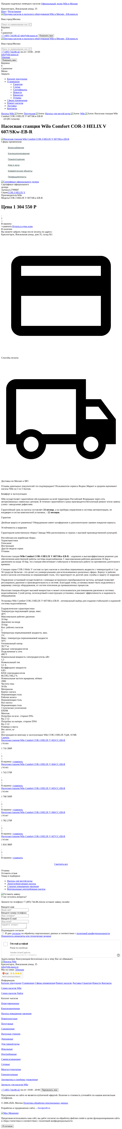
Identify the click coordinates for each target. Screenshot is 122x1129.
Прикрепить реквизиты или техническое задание (26, 936)
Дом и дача (13, 165)
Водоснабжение (16, 147)
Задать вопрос (8, 959)
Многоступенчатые (11, 1069)
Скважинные (8, 1028)
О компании (13, 81)
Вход (3, 11)
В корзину (6, 223)
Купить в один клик (22, 226)
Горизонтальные (9, 1074)
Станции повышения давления (23, 886)
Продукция (30, 113)
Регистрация (14, 11)
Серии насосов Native (12, 993)
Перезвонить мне (49, 1090)
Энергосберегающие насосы (21, 883)
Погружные (7, 1023)
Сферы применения (17, 100)
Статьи (16, 87)
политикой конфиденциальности (93, 933)
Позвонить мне (46, 36)
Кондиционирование (19, 153)
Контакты (12, 108)
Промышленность (17, 176)
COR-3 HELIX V (16, 192)
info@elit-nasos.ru (29, 35)
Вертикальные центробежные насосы (26, 889)
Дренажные (7, 1039)
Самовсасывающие (11, 1059)
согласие (16, 933)
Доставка (12, 105)
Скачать (5, 737)
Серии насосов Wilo (11, 988)
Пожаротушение (16, 159)
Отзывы (17, 97)
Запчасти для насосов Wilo (14, 1084)
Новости (17, 92)
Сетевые (5, 1064)
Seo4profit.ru (44, 1108)
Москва (16, 19)
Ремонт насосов (15, 103)
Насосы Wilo (8, 113)
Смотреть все (61, 864)
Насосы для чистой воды (58, 113)
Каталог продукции (17, 79)
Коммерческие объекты (20, 170)
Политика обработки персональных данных (45, 1103)
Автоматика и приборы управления (19, 1079)
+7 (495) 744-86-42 (10, 35)
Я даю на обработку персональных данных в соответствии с (57, 933)
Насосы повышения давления (16, 1013)
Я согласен (7, 1126)
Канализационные (10, 1008)
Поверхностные (9, 1018)
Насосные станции (10, 1034)
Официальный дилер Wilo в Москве (59, 3)
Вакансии (18, 95)
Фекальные (7, 1049)
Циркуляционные (10, 1003)
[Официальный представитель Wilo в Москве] (39, 14)
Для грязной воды (10, 1044)
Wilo (82, 113)
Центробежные (9, 1054)
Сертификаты (20, 89)
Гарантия (17, 84)
